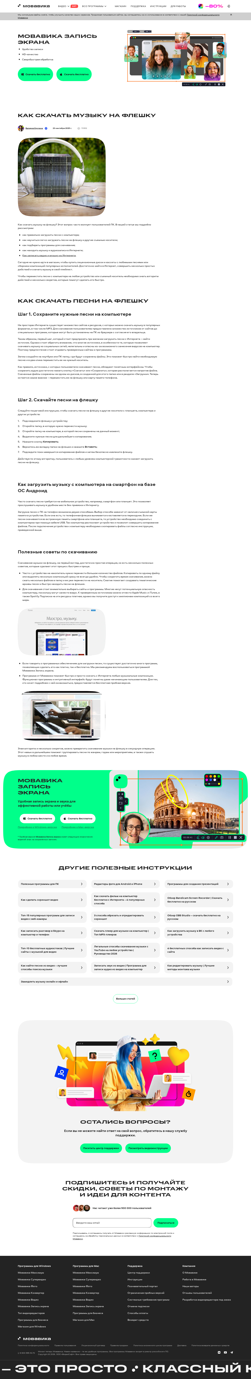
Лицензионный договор (93, 1345)
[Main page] (34, 6)
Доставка (181, 1345)
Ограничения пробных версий (146, 1293)
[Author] (21, 128)
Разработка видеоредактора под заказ (206, 1299)
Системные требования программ (148, 1299)
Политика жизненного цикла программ (152, 1345)
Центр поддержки (139, 1272)
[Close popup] (231, 16)
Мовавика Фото (27, 1286)
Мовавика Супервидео (32, 1279)
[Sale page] (211, 6)
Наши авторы (190, 1286)
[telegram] (231, 1352)
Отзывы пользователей (197, 1293)
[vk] (219, 1352)
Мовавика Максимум (31, 1272)
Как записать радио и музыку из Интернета (49, 255)
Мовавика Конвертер (31, 1293)
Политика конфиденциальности (33, 1345)
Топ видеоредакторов (31, 1313)
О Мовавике (190, 1272)
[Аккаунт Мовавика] (228, 6)
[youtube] (225, 1352)
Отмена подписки (138, 1306)
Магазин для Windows (32, 1326)
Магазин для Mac (84, 1319)
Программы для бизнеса (33, 1319)
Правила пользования (65, 1345)
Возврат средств (138, 1319)
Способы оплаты (138, 1313)
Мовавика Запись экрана (33, 1306)
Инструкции (135, 1279)
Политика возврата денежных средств (210, 1345)
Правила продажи (119, 1345)
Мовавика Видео (28, 1299)
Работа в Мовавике (194, 1279)
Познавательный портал (143, 1286)
